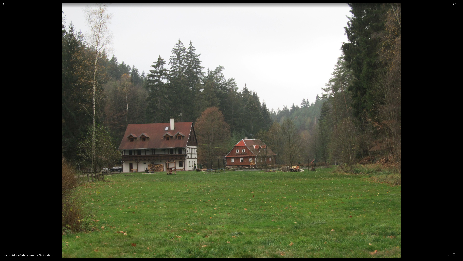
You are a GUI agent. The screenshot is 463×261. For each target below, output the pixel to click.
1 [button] (456, 255)
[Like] (448, 254)
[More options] (459, 3)
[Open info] (454, 3)
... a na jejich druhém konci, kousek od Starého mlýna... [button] (29, 255)
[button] (6, 130)
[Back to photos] (4, 4)
